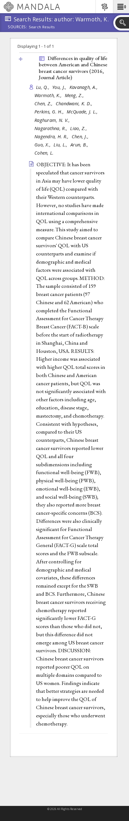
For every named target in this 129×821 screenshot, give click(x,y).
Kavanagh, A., (84, 87)
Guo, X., (43, 145)
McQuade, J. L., (83, 112)
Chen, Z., (44, 104)
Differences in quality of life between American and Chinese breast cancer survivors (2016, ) (73, 68)
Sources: (17, 27)
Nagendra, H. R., (52, 137)
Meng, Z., (75, 95)
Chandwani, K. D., (75, 104)
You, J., (60, 87)
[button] (121, 6)
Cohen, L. (44, 153)
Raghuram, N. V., (52, 120)
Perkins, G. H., (49, 112)
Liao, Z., (79, 128)
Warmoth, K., (48, 95)
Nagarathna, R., (51, 128)
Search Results (42, 27)
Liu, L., (61, 145)
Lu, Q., (43, 87)
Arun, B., (80, 145)
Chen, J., (81, 137)
